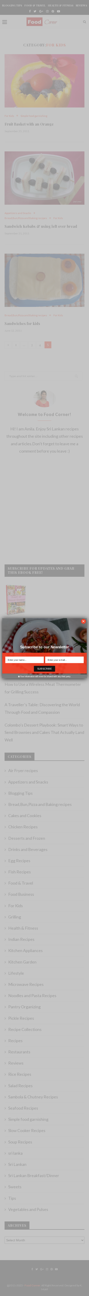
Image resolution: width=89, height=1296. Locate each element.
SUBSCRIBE (44, 668)
